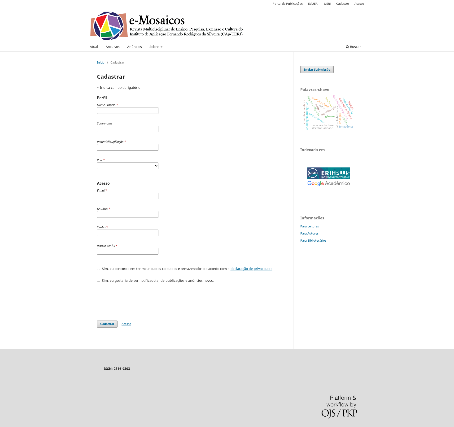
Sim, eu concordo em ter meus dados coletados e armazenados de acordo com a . (187, 268)
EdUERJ (313, 3)
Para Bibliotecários (313, 240)
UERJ (327, 3)
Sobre (154, 46)
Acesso (359, 3)
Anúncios (134, 46)
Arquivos (113, 46)
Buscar (355, 46)
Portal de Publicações (288, 3)
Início (101, 62)
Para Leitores (309, 226)
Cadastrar (107, 324)
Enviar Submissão (317, 69)
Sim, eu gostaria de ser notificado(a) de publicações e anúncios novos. (157, 280)
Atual (94, 46)
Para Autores (309, 233)
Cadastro (342, 3)
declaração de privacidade (251, 268)
